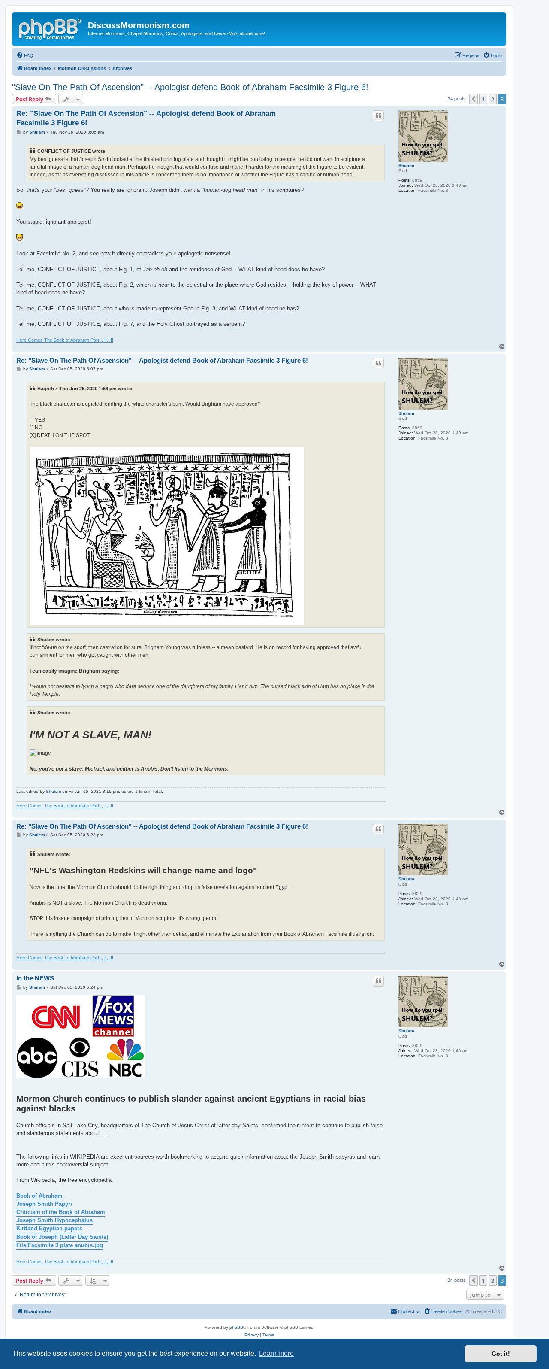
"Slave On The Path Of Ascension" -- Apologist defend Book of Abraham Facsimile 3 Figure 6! (190, 87)
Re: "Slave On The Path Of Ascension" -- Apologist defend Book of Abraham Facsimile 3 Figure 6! (146, 118)
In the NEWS (35, 978)
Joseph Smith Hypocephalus (54, 1220)
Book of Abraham (39, 1196)
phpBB (236, 1327)
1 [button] (483, 99)
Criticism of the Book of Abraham (60, 1212)
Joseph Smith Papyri (44, 1204)
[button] (473, 99)
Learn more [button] (276, 1353)
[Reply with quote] (378, 115)
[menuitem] (24, 55)
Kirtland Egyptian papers (49, 1228)
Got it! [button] (501, 1353)
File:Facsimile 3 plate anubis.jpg (59, 1245)
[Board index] (51, 28)
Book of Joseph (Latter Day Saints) (62, 1237)
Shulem (406, 165)
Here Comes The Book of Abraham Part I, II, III (64, 340)
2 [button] (492, 99)
